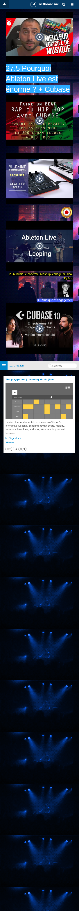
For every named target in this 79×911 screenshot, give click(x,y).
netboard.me (49, 4)
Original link (15, 438)
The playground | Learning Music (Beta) (30, 379)
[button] (64, 4)
